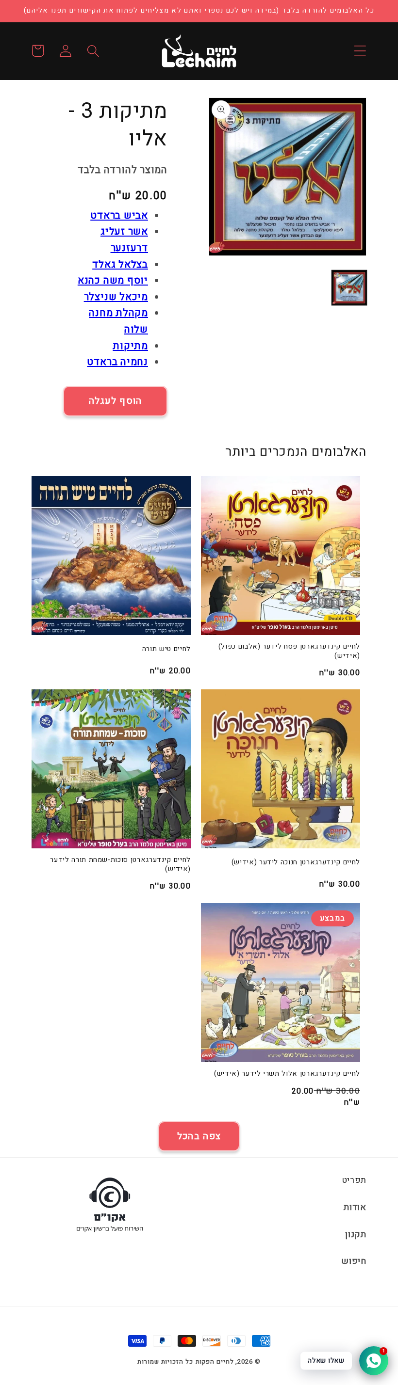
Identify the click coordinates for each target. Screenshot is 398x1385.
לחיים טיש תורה (166, 649)
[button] (360, 50)
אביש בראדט (119, 215)
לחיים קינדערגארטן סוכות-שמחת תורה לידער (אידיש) (120, 865)
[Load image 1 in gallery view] (349, 288)
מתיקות (130, 345)
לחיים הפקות (215, 1361)
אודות (355, 1207)
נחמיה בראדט (117, 361)
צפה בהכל (199, 1136)
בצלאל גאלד (120, 264)
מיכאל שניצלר (116, 296)
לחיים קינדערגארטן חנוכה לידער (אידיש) (296, 862)
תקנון (355, 1234)
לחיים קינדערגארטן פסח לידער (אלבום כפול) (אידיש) (289, 651)
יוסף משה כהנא (113, 280)
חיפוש (353, 1261)
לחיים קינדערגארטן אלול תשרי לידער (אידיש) (287, 1074)
